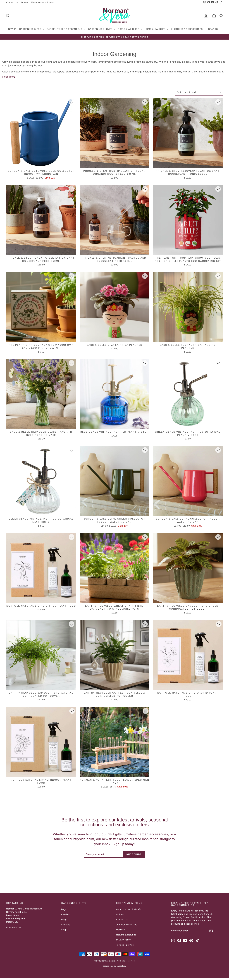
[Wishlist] (221, 16)
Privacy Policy (123, 939)
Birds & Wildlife (129, 29)
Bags (64, 909)
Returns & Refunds (126, 934)
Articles (120, 914)
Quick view (41, 164)
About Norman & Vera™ (128, 909)
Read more (8, 76)
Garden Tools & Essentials (65, 29)
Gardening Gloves (100, 29)
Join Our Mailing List (127, 924)
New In (12, 29)
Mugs (64, 919)
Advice (24, 2)
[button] (71, 102)
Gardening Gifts (30, 29)
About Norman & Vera (42, 2)
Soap (64, 929)
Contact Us (12, 2)
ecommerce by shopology (114, 966)
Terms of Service (125, 945)
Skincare (65, 924)
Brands (213, 29)
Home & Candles (155, 29)
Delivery (120, 929)
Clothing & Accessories (187, 29)
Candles (65, 914)
